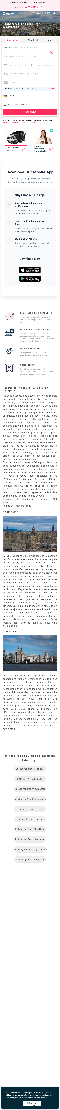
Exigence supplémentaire (18, 105)
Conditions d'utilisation (30, 122)
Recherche (30, 111)
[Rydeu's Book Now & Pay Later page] (44, 148)
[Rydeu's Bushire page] (16, 149)
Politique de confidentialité (11, 122)
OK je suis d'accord (31, 1104)
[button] (6, 96)
